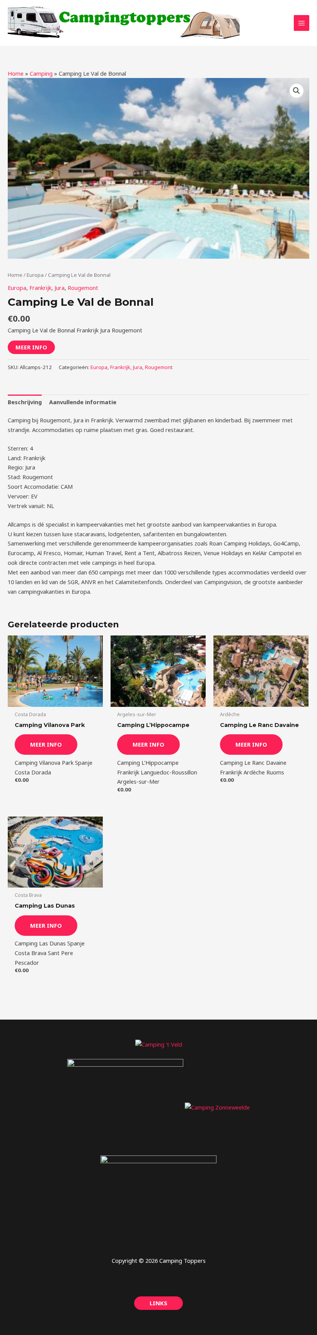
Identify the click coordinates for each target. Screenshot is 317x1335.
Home (16, 73)
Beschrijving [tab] (25, 402)
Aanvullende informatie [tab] (82, 402)
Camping (41, 73)
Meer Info (31, 347)
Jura (60, 287)
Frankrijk (40, 287)
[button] (296, 91)
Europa (35, 274)
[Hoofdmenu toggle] (301, 22)
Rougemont (83, 287)
